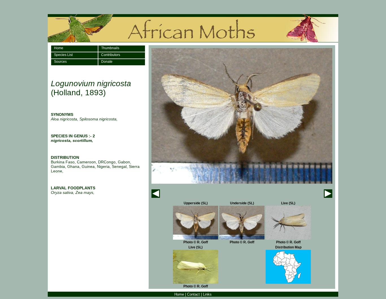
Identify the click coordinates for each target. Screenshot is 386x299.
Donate (106, 62)
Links (207, 294)
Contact (193, 294)
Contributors (110, 55)
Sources (60, 62)
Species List (63, 55)
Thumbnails (110, 48)
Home (58, 48)
